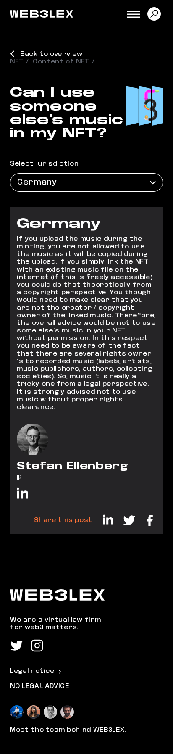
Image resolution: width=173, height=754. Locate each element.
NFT (17, 61)
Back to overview (51, 54)
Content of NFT (61, 61)
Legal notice (32, 671)
